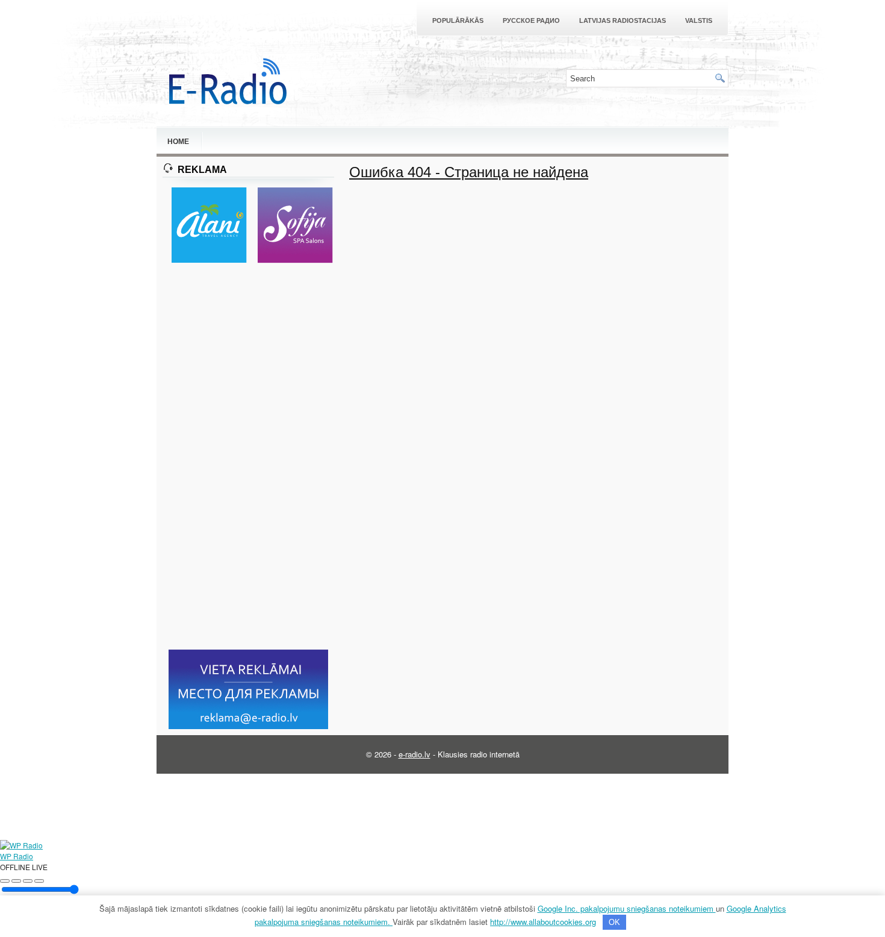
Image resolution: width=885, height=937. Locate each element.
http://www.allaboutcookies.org (543, 921)
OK (614, 922)
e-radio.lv (414, 754)
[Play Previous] (5, 881)
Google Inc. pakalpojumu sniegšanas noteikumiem (627, 908)
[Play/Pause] (16, 881)
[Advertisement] (248, 457)
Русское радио (531, 20)
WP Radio (16, 856)
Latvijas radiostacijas (622, 20)
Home (178, 141)
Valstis (698, 20)
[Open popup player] (39, 881)
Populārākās (457, 20)
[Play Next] (28, 881)
